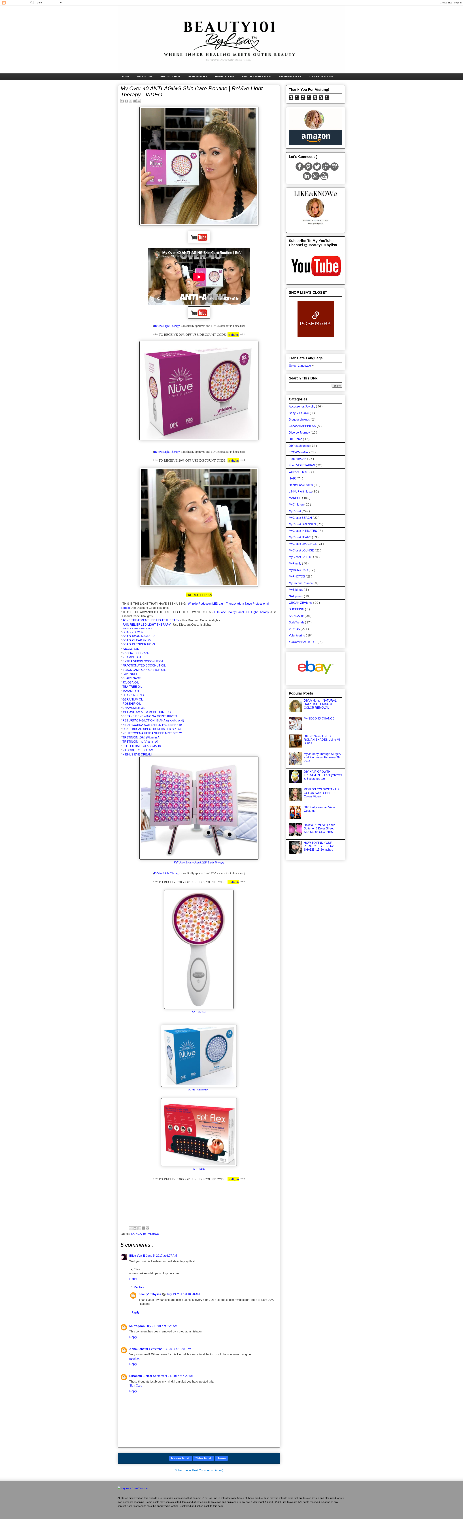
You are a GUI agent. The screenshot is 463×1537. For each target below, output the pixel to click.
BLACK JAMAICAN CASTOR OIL (144, 670)
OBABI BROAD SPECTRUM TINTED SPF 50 (152, 729)
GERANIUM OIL (132, 699)
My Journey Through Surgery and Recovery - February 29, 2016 (322, 757)
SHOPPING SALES (290, 76)
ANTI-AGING (199, 1011)
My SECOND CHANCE (319, 718)
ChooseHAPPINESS (303, 426)
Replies (139, 1287)
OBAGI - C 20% (132, 632)
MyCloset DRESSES (303, 524)
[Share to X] (130, 101)
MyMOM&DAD (299, 570)
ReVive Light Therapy (167, 326)
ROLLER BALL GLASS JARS (141, 746)
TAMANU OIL (131, 691)
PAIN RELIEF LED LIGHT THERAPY (146, 624)
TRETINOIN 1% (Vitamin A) (140, 741)
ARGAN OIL (131, 648)
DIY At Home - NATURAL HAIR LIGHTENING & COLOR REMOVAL (320, 704)
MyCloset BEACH (301, 517)
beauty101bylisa (150, 1294)
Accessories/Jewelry (302, 406)
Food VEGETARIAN (302, 465)
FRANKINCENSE (134, 695)
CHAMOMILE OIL (133, 708)
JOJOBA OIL (130, 682)
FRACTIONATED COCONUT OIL (144, 665)
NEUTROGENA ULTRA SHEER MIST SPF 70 (152, 733)
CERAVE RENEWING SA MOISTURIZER (149, 716)
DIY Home (296, 439)
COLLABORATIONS (321, 76)
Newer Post (180, 1458)
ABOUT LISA (145, 76)
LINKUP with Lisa (300, 491)
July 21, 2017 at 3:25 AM (161, 1326)
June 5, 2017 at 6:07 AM (161, 1255)
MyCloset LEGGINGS (303, 543)
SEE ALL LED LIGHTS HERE (137, 628)
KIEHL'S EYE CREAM (137, 754)
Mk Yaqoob (137, 1326)
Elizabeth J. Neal (140, 1375)
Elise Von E (137, 1255)
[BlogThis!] (126, 101)
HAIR (293, 478)
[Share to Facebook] (135, 101)
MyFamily (295, 563)
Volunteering (297, 635)
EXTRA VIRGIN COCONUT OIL (143, 661)
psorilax (134, 1358)
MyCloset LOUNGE (302, 550)
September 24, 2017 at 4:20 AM (173, 1375)
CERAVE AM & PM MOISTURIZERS (147, 712)
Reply (133, 1278)
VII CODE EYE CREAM (137, 750)
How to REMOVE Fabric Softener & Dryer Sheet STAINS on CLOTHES (319, 828)
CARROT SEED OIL (135, 653)
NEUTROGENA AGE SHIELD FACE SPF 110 (152, 725)
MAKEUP (295, 498)
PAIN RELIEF (199, 1168)
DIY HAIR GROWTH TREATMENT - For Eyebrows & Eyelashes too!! (323, 775)
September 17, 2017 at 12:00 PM (170, 1349)
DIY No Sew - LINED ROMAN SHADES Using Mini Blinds (323, 740)
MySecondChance (301, 583)
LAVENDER (130, 674)
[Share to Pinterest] (139, 101)
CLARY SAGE (131, 678)
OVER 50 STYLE (197, 76)
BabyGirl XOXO (299, 413)
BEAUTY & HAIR (170, 76)
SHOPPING (297, 609)
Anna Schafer (138, 1349)
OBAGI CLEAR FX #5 (136, 640)
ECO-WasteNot (299, 452)
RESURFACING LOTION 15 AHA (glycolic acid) (153, 720)
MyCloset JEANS (300, 537)
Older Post (203, 1458)
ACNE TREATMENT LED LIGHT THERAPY (151, 620)
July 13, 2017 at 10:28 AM (183, 1294)
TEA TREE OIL (132, 686)
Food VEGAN (298, 458)
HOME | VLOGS (224, 76)
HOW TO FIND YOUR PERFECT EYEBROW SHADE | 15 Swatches (319, 846)
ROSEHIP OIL (131, 703)
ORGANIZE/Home (301, 602)
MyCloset (295, 511)
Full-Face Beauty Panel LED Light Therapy (241, 612)
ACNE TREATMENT (199, 1089)
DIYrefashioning (299, 445)
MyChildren (296, 504)
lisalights (233, 334)
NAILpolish (296, 596)
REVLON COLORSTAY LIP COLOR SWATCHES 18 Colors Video (321, 793)
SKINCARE (139, 1233)
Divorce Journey (300, 432)
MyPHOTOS (297, 576)
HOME (125, 76)
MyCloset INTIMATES (303, 530)
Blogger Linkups (300, 419)
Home (221, 1458)
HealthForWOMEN (301, 485)
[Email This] (122, 101)
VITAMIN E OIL (132, 657)
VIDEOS (153, 1233)
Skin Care (135, 1385)
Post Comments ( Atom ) (207, 1470)
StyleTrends (297, 622)
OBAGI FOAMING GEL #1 (139, 636)
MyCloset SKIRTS (301, 557)
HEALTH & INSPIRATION (256, 76)
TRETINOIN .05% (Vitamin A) (141, 737)
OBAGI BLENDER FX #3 (138, 644)
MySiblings (296, 589)
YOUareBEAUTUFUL (303, 642)
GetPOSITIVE (298, 471)
